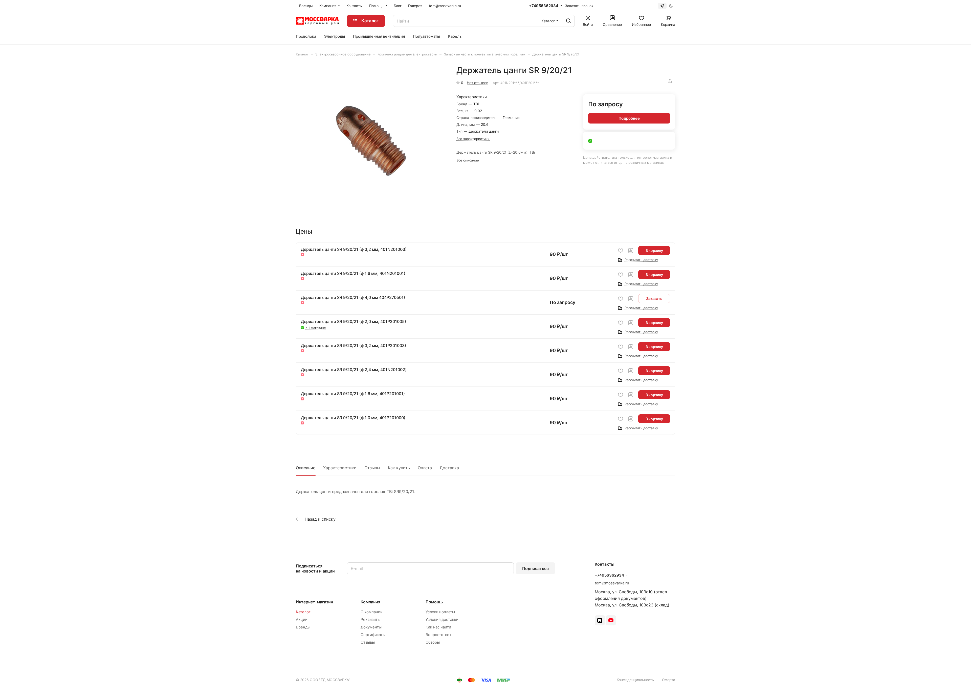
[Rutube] (600, 620)
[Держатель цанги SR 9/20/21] (371, 140)
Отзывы (372, 467)
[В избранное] (620, 250)
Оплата (425, 467)
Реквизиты (370, 619)
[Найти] (568, 21)
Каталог (303, 611)
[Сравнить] (630, 250)
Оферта (668, 680)
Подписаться (535, 568)
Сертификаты (373, 634)
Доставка (449, 467)
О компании (372, 611)
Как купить (399, 467)
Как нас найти (438, 627)
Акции (301, 619)
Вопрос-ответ (438, 634)
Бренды (303, 627)
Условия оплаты (440, 611)
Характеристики (340, 467)
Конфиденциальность (635, 680)
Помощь (434, 601)
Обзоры (433, 642)
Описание (305, 467)
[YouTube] (611, 620)
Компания (370, 601)
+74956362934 (543, 6)
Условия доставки (442, 619)
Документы (371, 627)
